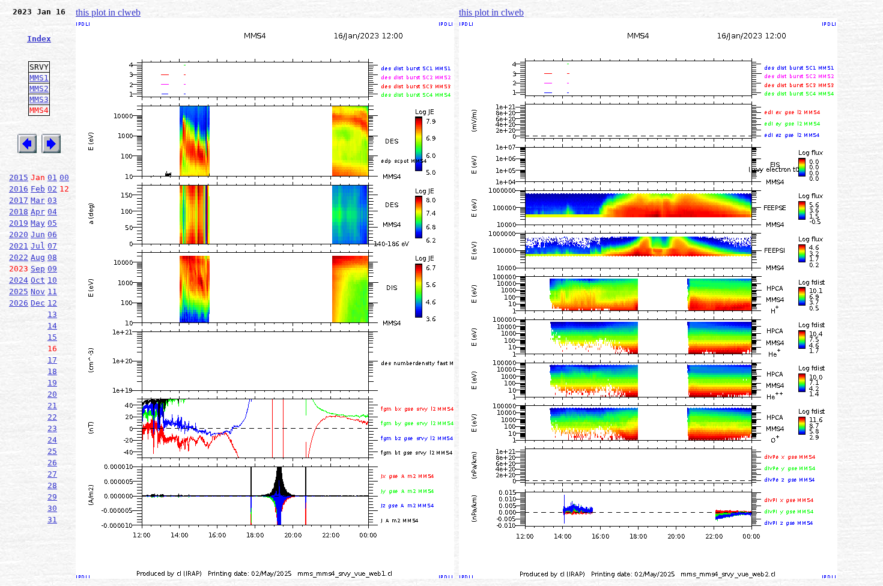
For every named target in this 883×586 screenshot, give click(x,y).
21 (52, 405)
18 (52, 371)
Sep (38, 268)
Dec (38, 302)
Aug (38, 257)
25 (52, 451)
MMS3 (39, 99)
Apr (38, 211)
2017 (18, 200)
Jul (38, 245)
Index (39, 38)
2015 (18, 177)
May (38, 223)
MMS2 (39, 88)
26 (52, 462)
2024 (18, 280)
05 (52, 223)
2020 (18, 234)
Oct (38, 280)
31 (52, 519)
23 (52, 428)
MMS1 (39, 77)
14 (52, 325)
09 (52, 268)
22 (52, 416)
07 (52, 245)
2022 (18, 257)
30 (52, 508)
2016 (18, 188)
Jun (38, 234)
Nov (38, 291)
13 (52, 314)
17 (52, 359)
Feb (38, 188)
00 (64, 177)
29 (52, 496)
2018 (18, 211)
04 (52, 211)
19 (52, 382)
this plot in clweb (108, 12)
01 (52, 177)
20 (52, 394)
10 (52, 280)
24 (52, 439)
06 (52, 234)
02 (52, 188)
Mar (38, 200)
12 (52, 302)
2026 (18, 302)
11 (52, 291)
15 (52, 337)
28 (52, 485)
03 (52, 200)
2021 (18, 245)
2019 (18, 223)
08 (52, 257)
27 (52, 474)
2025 (18, 291)
